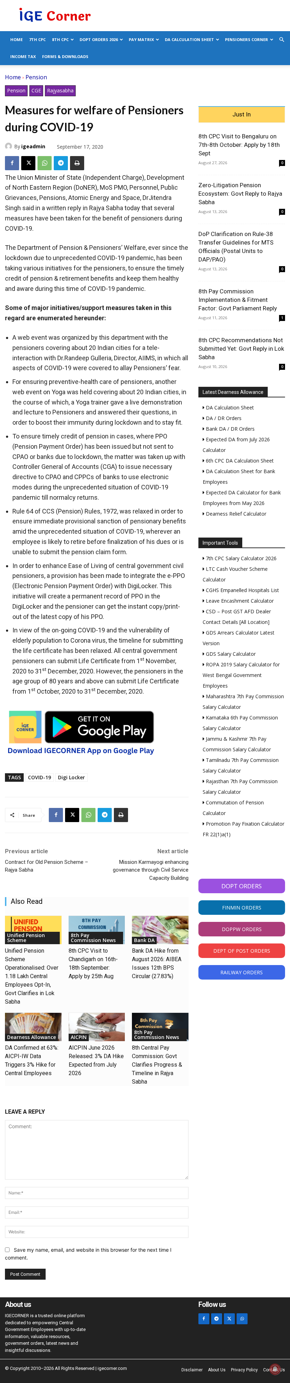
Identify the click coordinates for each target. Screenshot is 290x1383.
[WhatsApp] (44, 163)
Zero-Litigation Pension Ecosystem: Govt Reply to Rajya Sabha (240, 194)
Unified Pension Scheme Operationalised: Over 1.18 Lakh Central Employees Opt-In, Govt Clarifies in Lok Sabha (31, 976)
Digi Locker (71, 777)
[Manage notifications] (275, 1369)
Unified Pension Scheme (26, 937)
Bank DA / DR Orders (229, 428)
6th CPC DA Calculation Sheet (239, 460)
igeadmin (33, 146)
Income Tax (23, 56)
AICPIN (79, 1037)
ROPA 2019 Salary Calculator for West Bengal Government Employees (241, 675)
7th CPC (37, 39)
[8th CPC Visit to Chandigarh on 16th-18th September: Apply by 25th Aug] (97, 930)
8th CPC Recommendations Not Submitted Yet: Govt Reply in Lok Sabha (241, 349)
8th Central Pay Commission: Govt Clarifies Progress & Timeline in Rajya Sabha (157, 1064)
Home (16, 39)
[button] (281, 39)
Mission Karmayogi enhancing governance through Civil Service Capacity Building (150, 870)
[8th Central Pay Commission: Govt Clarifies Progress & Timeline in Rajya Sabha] (160, 1027)
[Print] (77, 163)
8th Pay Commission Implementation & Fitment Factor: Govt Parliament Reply (237, 300)
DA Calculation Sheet (189, 39)
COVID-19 (39, 777)
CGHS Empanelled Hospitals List (241, 590)
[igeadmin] (9, 146)
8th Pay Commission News (93, 937)
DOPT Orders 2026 (99, 39)
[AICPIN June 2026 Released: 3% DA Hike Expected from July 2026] (97, 1027)
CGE (36, 90)
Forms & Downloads (65, 56)
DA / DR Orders (223, 418)
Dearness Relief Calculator (235, 513)
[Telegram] (61, 163)
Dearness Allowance (31, 1037)
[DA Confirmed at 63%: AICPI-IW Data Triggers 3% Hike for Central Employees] (33, 1027)
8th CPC (60, 39)
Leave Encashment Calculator (239, 600)
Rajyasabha (60, 90)
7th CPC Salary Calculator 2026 (240, 558)
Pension (36, 77)
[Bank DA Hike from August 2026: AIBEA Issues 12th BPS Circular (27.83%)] (160, 930)
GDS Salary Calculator (230, 653)
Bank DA (144, 940)
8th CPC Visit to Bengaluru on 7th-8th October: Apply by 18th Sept (239, 145)
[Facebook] (12, 163)
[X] (28, 163)
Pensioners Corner (246, 39)
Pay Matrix (141, 39)
